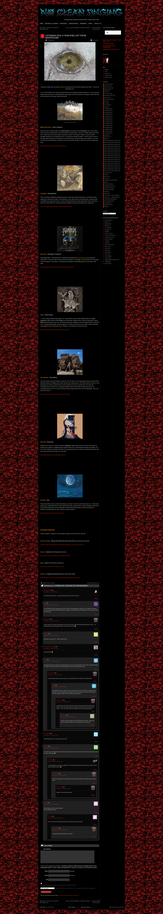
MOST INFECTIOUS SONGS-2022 (112, 165)
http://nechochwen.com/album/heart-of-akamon (53, 146)
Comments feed (108, 75)
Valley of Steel (108, 263)
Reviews (106, 182)
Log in (106, 71)
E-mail (46, 875)
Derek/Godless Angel (49, 646)
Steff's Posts (107, 193)
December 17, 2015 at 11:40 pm (51, 748)
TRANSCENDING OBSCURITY (112, 259)
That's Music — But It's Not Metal (112, 197)
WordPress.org (108, 77)
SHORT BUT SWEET (109, 189)
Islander (48, 582)
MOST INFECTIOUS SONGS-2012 (112, 146)
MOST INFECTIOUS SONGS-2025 (112, 170)
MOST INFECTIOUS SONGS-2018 (112, 157)
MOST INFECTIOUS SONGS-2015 (112, 152)
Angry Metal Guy (108, 220)
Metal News (107, 135)
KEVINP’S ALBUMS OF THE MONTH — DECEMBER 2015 (50, 28)
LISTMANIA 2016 (108, 116)
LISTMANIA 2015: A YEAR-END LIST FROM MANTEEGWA (65, 36)
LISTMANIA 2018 (108, 120)
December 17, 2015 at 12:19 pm (51, 648)
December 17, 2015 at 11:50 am (51, 635)
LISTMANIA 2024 (108, 131)
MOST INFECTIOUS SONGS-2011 (112, 144)
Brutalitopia (107, 225)
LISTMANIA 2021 (108, 125)
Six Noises (107, 250)
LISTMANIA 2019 (108, 121)
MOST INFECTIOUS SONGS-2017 (112, 155)
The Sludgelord (108, 256)
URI (47, 879)
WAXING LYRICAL (109, 204)
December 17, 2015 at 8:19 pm (68, 717)
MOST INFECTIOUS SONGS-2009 (112, 140)
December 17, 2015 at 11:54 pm (51, 804)
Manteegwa (96, 582)
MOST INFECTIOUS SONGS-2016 (112, 153)
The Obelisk (107, 254)
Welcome (107, 206)
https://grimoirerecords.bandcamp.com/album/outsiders (55, 555)
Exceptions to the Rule (110, 95)
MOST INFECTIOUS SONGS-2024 (112, 168)
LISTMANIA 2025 (108, 133)
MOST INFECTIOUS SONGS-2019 (112, 159)
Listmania (107, 106)
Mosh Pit (106, 138)
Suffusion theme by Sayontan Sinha (116, 907)
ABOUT (90, 23)
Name (46, 871)
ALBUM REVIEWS (73, 23)
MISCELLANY (108, 137)
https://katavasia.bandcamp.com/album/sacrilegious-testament (57, 267)
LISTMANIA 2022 (108, 127)
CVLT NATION (108, 227)
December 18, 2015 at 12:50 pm (59, 830)
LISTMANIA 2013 (108, 110)
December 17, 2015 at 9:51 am (51, 604)
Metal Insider (108, 246)
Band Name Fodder (109, 88)
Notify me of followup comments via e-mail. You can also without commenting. (75, 888)
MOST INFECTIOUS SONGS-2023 (112, 167)
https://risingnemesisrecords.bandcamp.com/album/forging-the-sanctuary (60, 577)
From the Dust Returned (110, 235)
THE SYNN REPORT (109, 201)
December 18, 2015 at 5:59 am (55, 761)
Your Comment (47, 849)
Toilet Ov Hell (108, 257)
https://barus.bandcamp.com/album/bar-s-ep (52, 566)
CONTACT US (97, 23)
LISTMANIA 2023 (108, 129)
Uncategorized (108, 202)
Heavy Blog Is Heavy (109, 237)
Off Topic (106, 174)
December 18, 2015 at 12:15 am (55, 818)
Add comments (95, 40)
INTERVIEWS (63, 23)
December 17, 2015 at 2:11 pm (55, 674)
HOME (41, 23)
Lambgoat (107, 241)
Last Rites (107, 242)
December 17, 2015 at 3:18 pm (59, 686)
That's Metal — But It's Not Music (112, 195)
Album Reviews (108, 86)
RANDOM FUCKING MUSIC (111, 180)
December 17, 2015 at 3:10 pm (51, 735)
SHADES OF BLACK (109, 187)
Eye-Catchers (108, 97)
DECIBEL (107, 231)
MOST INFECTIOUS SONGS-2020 (112, 161)
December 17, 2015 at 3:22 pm (63, 701)
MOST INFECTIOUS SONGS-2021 (112, 163)
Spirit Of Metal (108, 252)
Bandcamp (107, 222)
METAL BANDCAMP (109, 244)
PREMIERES (83, 23)
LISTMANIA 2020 (108, 123)
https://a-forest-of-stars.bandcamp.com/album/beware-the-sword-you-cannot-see (62, 544)
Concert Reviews (108, 93)
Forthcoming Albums (109, 99)
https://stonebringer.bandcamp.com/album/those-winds (55, 394)
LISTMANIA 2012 (108, 108)
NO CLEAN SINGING (49, 907)
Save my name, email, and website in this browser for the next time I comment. (58, 885)
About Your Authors (109, 84)
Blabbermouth (108, 224)
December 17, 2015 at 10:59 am (51, 620)
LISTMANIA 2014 (108, 112)
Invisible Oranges (109, 239)
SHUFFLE (107, 191)
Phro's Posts (107, 176)
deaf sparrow (108, 229)
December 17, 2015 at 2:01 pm (51, 661)
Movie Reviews (108, 172)
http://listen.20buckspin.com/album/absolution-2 (53, 455)
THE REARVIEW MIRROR (111, 199)
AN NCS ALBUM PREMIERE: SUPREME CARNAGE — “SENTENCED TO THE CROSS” (83, 28)
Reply (96, 598)
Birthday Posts (108, 89)
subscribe (83, 888)
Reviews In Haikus (109, 184)
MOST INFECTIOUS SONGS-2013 (112, 148)
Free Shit (107, 101)
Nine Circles (107, 248)
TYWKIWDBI (107, 261)
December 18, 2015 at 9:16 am (59, 775)
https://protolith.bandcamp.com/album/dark (51, 513)
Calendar (107, 91)
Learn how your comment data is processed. (68, 895)
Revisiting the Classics (110, 185)
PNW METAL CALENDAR (51, 23)
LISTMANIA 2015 (50, 40)
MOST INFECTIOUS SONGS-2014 (112, 150)
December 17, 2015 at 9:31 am (51, 591)
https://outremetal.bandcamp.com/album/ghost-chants (54, 329)
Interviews (107, 103)
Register (107, 69)
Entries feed (107, 73)
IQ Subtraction (108, 104)
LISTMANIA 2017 (108, 118)
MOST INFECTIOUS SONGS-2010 (112, 142)
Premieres (107, 178)
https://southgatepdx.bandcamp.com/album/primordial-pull (56, 206)
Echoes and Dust (109, 233)
